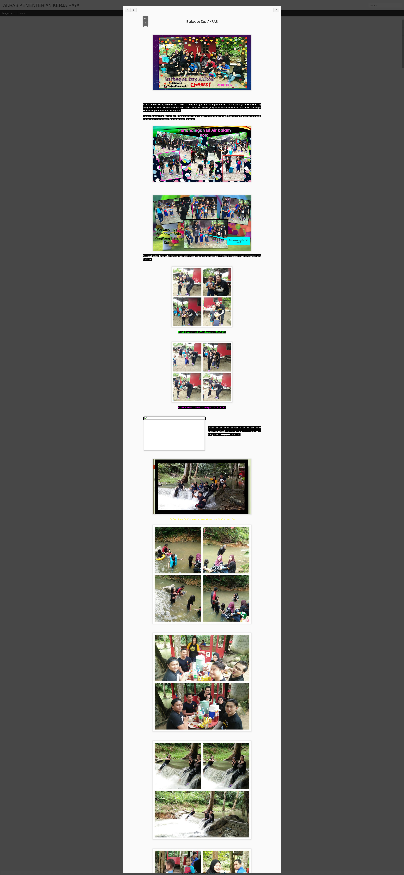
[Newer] (128, 10)
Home (22, 13)
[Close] (276, 10)
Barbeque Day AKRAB (202, 21)
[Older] (134, 10)
